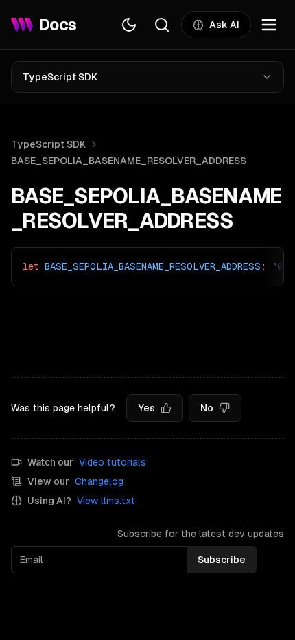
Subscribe (222, 559)
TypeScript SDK (60, 76)
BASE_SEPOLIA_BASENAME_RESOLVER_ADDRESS (128, 160)
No (206, 407)
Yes (146, 407)
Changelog (99, 481)
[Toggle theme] (129, 24)
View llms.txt (106, 500)
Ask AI (224, 24)
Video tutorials (112, 462)
